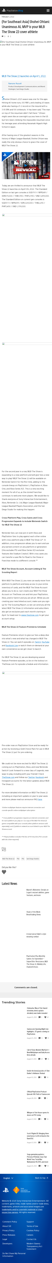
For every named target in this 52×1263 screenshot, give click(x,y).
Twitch (38, 642)
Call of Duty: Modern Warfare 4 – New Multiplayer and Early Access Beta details (38, 1052)
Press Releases (8, 1235)
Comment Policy (9, 1221)
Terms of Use (32, 1226)
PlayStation (15, 10)
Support (30, 1221)
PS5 (23, 859)
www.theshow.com (30, 615)
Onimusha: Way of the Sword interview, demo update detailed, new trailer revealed (37, 1010)
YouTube (45, 642)
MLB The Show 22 (8, 859)
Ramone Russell (14, 83)
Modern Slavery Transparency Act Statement (34, 1246)
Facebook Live (12, 645)
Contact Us (31, 1239)
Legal (4, 1239)
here (40, 799)
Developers (7, 1243)
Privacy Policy (8, 1230)
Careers (30, 1235)
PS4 (18, 859)
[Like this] (45, 1017)
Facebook (40, 777)
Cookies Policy (33, 1230)
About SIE (6, 1226)
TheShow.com (8, 777)
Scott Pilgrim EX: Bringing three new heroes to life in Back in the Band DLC (38, 1135)
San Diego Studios (33, 859)
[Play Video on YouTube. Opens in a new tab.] (45, 176)
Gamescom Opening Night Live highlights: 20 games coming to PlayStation (38, 1031)
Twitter (31, 777)
